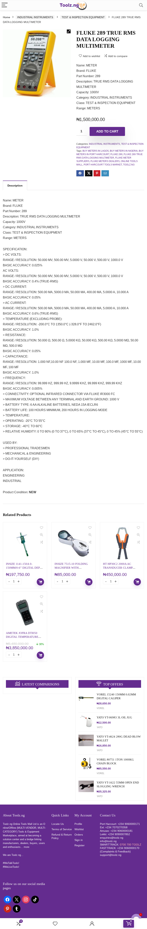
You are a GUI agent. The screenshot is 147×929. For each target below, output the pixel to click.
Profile (78, 823)
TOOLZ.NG (129, 164)
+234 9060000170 (128, 848)
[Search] (141, 5)
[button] (69, 31)
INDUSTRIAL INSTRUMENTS (35, 17)
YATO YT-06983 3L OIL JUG (114, 717)
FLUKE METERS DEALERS (105, 161)
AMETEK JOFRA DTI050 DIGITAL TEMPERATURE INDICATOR (22, 636)
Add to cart (107, 131)
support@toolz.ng (110, 854)
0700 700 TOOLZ (130, 844)
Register (79, 845)
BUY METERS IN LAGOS (95, 151)
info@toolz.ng (108, 841)
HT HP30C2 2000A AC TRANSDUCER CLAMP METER (117, 567)
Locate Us (57, 823)
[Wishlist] (55, 923)
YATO (99, 727)
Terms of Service (61, 829)
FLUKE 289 (116, 154)
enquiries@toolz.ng (111, 837)
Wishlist (79, 829)
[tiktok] (35, 899)
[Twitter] (16, 899)
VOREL (101, 708)
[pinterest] (7, 908)
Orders (78, 834)
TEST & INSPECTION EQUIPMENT (83, 17)
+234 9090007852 (119, 834)
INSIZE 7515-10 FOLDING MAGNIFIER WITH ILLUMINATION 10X (71, 567)
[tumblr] (16, 908)
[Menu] (4, 5)
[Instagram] (26, 899)
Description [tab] (15, 185)
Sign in (78, 839)
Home (6, 17)
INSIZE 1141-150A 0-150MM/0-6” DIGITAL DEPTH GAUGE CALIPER (25, 567)
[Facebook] (7, 899)
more (26, 847)
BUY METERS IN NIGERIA (124, 151)
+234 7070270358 (116, 827)
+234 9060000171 (129, 823)
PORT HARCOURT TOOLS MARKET (103, 164)
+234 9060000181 (121, 830)
